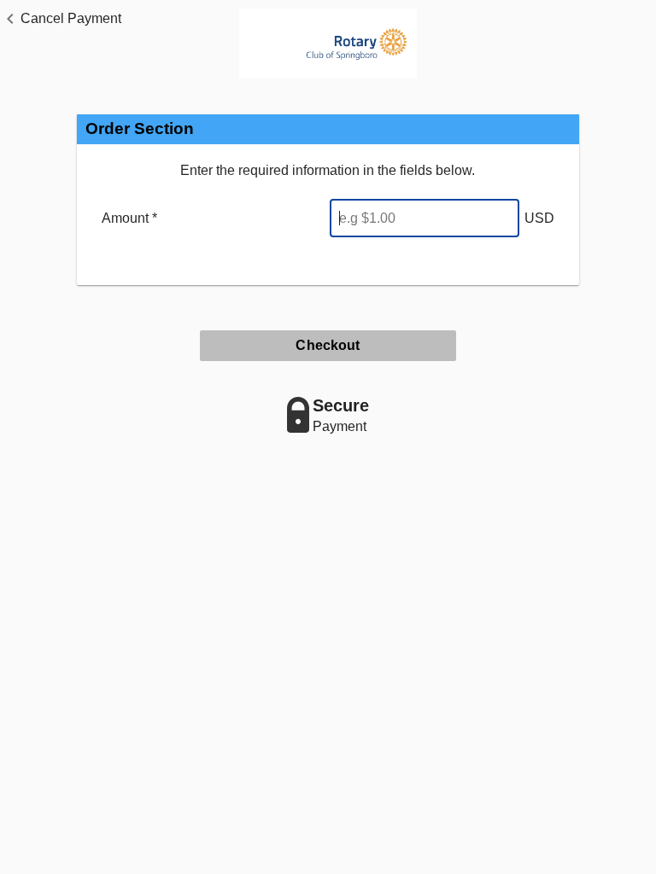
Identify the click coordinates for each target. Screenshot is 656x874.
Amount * (129, 218)
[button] (60, 19)
